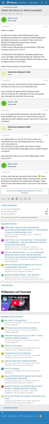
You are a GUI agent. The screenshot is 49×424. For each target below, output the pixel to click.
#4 (47, 135)
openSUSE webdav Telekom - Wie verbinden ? (22, 274)
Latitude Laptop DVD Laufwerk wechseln (20, 361)
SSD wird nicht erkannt (13, 345)
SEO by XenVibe (6, 420)
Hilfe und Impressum (26, 416)
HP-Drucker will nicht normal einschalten (21, 328)
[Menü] (3, 2)
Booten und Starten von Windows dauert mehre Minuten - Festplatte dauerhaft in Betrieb (23, 387)
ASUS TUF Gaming (12, 368)
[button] (2, 413)
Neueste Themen (9, 223)
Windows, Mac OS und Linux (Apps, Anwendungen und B (24, 249)
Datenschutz (13, 416)
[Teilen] (43, 26)
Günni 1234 (7, 14)
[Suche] (46, 2)
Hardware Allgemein (11, 325)
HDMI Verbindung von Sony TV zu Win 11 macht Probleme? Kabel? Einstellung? (24, 336)
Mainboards (9, 373)
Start (36, 416)
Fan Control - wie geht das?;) (16, 320)
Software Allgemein (11, 236)
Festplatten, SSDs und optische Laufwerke (19, 271)
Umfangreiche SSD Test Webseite (17, 353)
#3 (47, 110)
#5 (47, 172)
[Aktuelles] (42, 2)
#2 (47, 80)
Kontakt (4, 416)
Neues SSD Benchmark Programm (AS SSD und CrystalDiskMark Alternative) (23, 265)
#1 (47, 27)
